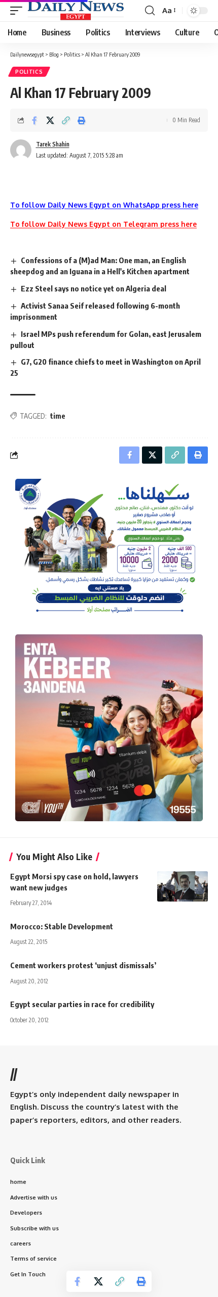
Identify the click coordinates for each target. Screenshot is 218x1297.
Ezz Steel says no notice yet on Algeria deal (93, 288)
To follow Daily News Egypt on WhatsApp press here (104, 205)
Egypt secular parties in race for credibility (82, 1004)
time (57, 416)
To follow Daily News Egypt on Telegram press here (103, 224)
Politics (29, 72)
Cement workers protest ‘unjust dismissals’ (83, 965)
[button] (18, 10)
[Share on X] (50, 120)
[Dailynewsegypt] (75, 10)
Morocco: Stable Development (61, 926)
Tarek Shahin (52, 144)
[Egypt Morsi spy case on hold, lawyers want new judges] (182, 886)
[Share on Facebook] (34, 120)
